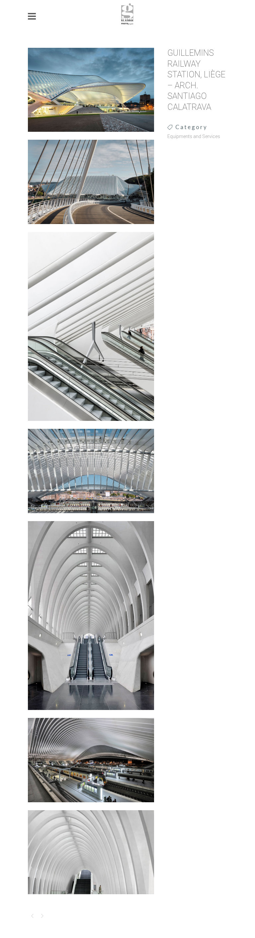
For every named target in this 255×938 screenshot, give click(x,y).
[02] (91, 228)
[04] (91, 517)
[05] (91, 714)
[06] (91, 806)
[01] (91, 136)
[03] (91, 425)
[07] (91, 898)
